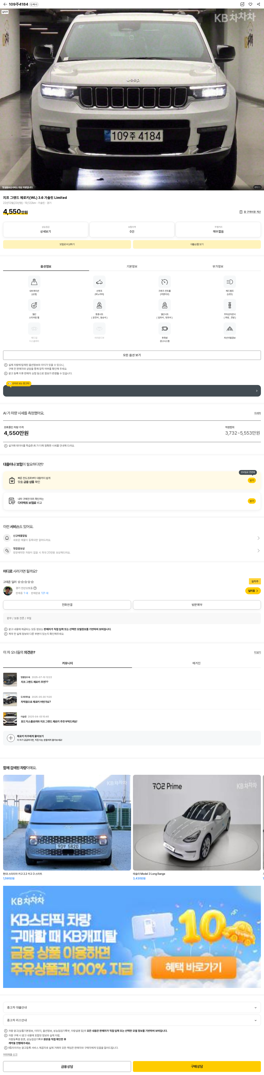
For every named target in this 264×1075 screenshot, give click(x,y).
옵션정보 (46, 266)
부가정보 (218, 266)
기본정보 (132, 266)
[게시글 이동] (132, 679)
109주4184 (23, 4)
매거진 (196, 663)
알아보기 (132, 480)
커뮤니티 (67, 663)
